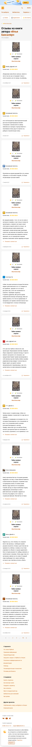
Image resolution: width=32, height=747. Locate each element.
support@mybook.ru (18, 726)
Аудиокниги (16, 17)
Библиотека (16, 12)
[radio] (10, 69)
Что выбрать (5, 12)
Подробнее (19, 740)
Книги (6, 17)
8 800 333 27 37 (6, 726)
